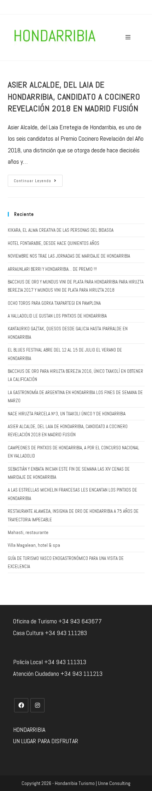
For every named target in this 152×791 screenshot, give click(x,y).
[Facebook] (21, 705)
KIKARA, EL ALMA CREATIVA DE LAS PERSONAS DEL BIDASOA (60, 230)
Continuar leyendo (32, 180)
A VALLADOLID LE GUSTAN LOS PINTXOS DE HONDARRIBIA (57, 316)
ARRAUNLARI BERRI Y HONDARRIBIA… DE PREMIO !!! (52, 269)
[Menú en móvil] (128, 37)
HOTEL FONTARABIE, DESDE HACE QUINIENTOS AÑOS (53, 243)
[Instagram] (37, 705)
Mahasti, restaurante (28, 532)
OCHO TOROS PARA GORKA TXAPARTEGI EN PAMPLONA (54, 303)
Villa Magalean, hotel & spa (34, 545)
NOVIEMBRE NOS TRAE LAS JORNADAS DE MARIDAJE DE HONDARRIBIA (69, 256)
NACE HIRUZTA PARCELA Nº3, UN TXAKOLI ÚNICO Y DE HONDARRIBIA (66, 414)
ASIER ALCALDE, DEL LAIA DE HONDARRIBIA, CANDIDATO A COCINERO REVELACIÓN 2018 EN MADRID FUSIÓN (74, 96)
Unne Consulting (114, 783)
